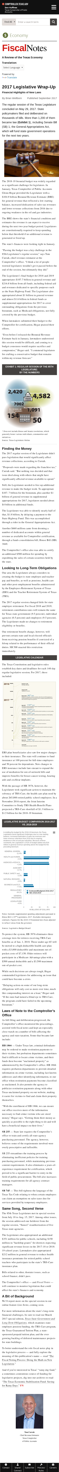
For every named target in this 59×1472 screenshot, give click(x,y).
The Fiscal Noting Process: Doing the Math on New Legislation (28, 1359)
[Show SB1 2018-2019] (34, 893)
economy (18, 35)
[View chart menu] (54, 832)
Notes (24, 47)
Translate (12, 77)
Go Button (53, 22)
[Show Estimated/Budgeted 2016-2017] (40, 891)
